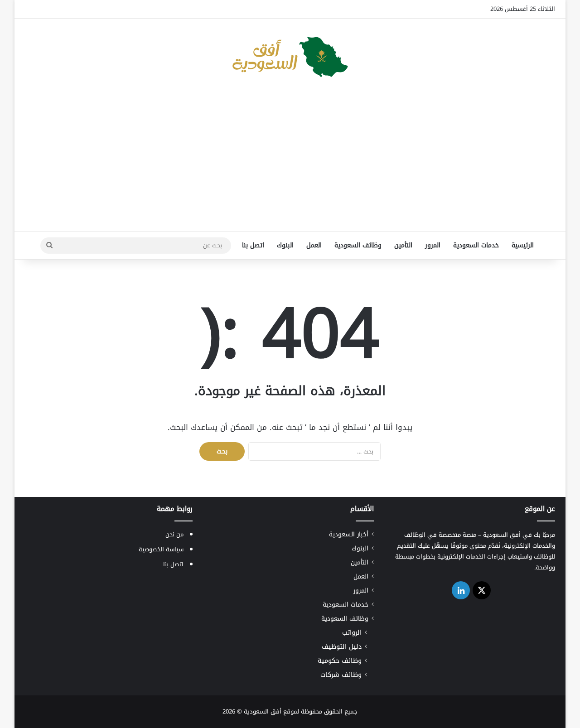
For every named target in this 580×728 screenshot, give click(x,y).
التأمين (403, 245)
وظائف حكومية (340, 660)
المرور (432, 245)
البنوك (285, 245)
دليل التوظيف (342, 646)
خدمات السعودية (476, 245)
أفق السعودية (262, 711)
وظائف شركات (341, 675)
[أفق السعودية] (290, 57)
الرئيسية (523, 245)
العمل (314, 245)
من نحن (174, 534)
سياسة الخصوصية (161, 549)
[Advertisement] (290, 159)
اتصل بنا (253, 245)
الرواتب (352, 632)
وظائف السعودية (358, 245)
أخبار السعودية (348, 534)
